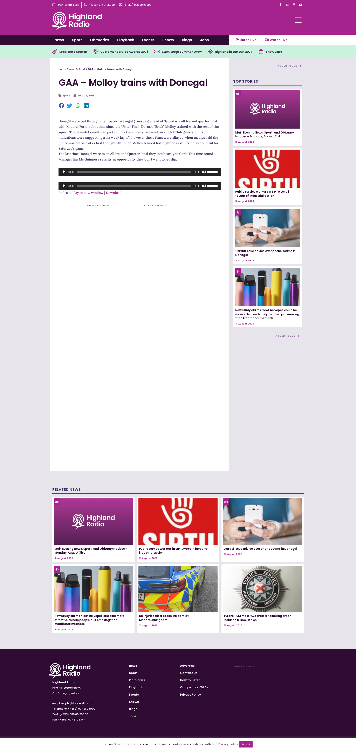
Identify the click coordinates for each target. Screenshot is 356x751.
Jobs (204, 40)
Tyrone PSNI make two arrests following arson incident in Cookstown (257, 618)
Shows (168, 40)
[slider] (213, 171)
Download (114, 193)
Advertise (187, 666)
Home (62, 69)
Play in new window (87, 193)
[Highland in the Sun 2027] (210, 51)
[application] (140, 172)
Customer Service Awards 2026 (124, 52)
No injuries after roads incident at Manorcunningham (164, 618)
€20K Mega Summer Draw (182, 52)
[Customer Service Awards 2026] (95, 51)
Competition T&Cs (194, 687)
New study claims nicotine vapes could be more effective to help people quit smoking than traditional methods (267, 314)
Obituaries (99, 40)
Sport (77, 40)
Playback (125, 40)
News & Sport (77, 69)
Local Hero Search (73, 52)
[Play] (64, 172)
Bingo (187, 40)
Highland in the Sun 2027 (233, 52)
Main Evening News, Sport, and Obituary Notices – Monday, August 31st (264, 134)
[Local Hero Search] (54, 51)
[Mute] (204, 172)
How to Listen (190, 680)
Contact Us (188, 673)
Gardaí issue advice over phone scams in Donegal (265, 253)
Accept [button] (245, 744)
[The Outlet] (261, 51)
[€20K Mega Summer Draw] (157, 51)
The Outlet (274, 52)
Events (148, 40)
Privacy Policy (190, 694)
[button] (62, 106)
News (59, 40)
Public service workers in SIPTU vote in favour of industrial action (262, 194)
